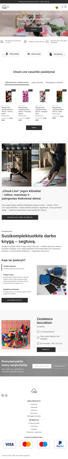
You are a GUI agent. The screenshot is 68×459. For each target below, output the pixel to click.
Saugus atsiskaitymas (34, 437)
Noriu (34, 127)
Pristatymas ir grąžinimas (34, 432)
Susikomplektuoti (14, 300)
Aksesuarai (5, 105)
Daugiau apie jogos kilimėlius (20, 217)
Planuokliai (34, 407)
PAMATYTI (46, 349)
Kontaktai (34, 429)
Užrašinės (34, 410)
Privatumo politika (34, 423)
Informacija (34, 426)
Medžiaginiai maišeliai (34, 416)
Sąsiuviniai (34, 404)
